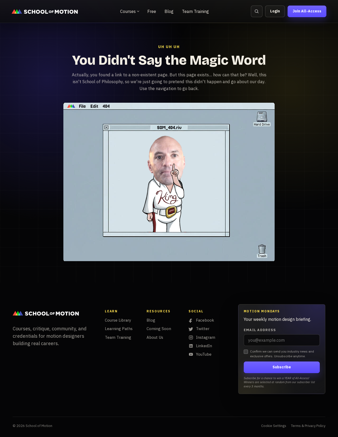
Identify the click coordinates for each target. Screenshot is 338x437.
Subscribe (282, 367)
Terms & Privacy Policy (308, 426)
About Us (155, 337)
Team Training (195, 11)
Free (151, 11)
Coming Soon (159, 328)
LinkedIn (204, 345)
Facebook (205, 320)
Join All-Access (307, 11)
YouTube (204, 354)
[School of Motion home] (45, 11)
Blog (169, 11)
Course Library (118, 320)
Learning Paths (119, 328)
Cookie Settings (273, 426)
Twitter (202, 328)
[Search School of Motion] (256, 11)
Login (275, 11)
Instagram (205, 337)
